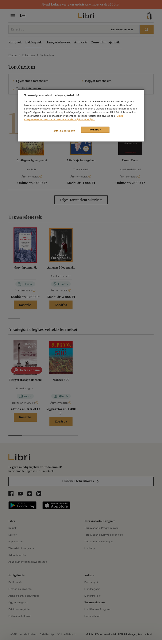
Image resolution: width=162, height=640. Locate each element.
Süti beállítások (64, 130)
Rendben (95, 129)
